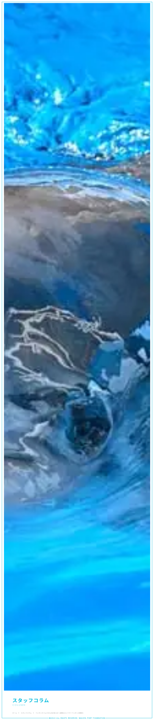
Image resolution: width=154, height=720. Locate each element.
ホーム (14, 713)
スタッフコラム (26, 713)
